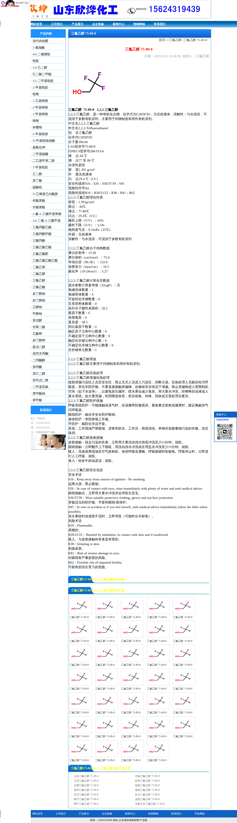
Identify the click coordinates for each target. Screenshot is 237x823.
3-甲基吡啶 (40, 167)
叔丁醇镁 (39, 300)
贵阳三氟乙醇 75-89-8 (147, 799)
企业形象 (98, 24)
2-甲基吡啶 (40, 87)
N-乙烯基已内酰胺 (45, 194)
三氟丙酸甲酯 (42, 234)
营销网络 (139, 24)
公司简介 (57, 24)
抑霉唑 (37, 127)
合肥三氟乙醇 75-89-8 (86, 785)
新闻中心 (119, 24)
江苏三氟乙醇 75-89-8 (86, 780)
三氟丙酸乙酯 (42, 227)
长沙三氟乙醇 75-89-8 (147, 794)
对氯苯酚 (39, 207)
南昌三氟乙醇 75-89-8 (147, 785)
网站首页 (36, 24)
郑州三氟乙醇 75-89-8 (86, 790)
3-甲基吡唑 (40, 134)
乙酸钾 (37, 333)
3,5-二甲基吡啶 (43, 81)
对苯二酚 (39, 327)
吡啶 (36, 61)
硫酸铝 (37, 187)
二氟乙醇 (39, 274)
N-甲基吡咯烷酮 (44, 140)
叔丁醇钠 (39, 294)
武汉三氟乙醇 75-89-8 (86, 794)
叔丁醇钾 (39, 340)
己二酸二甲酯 (42, 74)
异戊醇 (37, 320)
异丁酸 (37, 180)
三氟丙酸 (39, 240)
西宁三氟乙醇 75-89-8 (86, 803)
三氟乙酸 (39, 287)
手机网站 (199, 813)
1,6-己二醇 (40, 67)
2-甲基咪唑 (40, 107)
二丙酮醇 (39, 360)
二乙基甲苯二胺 (44, 160)
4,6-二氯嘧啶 (41, 54)
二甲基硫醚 (40, 154)
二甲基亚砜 (40, 387)
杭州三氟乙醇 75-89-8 (147, 780)
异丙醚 (37, 367)
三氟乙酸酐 (40, 254)
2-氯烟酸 (39, 47)
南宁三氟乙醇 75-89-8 (86, 799)
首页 (162, 40)
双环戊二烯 (40, 380)
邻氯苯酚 (39, 200)
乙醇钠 (37, 307)
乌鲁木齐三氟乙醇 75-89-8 (150, 803)
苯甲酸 (37, 400)
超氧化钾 (39, 147)
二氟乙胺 (39, 267)
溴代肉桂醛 (40, 41)
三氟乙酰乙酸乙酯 (45, 260)
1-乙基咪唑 (40, 101)
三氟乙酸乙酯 (42, 247)
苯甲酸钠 (39, 393)
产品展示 (78, 24)
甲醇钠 (37, 313)
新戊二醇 (39, 347)
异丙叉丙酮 (40, 353)
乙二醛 (37, 174)
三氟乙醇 (175, 40)
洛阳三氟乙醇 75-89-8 (147, 790)
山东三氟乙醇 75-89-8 (86, 776)
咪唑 (36, 121)
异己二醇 (39, 373)
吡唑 (36, 94)
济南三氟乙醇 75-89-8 (147, 776)
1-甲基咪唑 (40, 114)
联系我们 (160, 24)
